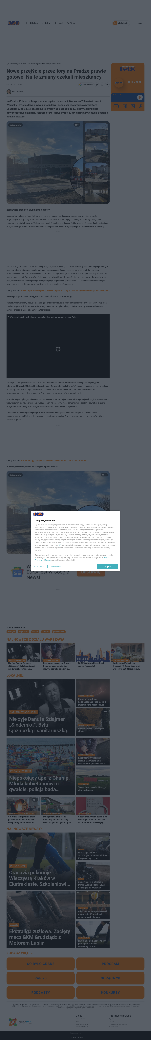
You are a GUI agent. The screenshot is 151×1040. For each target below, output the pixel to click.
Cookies (48, 560)
